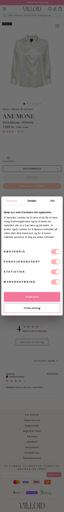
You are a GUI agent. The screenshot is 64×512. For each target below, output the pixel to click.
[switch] (55, 261)
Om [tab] (52, 200)
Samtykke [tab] (11, 200)
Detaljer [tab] (32, 200)
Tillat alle (32, 296)
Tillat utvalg (31, 308)
